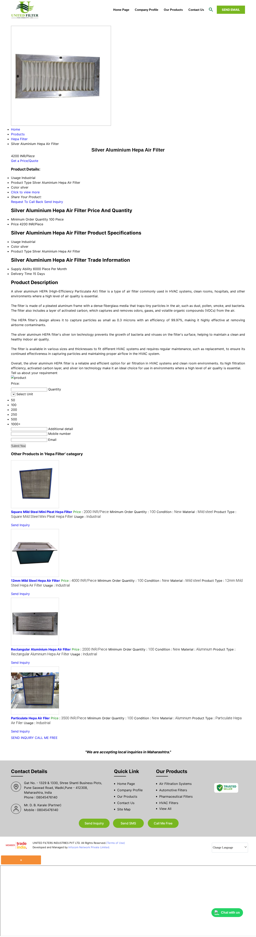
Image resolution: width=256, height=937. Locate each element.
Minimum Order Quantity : (133, 512)
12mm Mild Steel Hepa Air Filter (35, 581)
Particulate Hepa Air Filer (30, 718)
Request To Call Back (27, 202)
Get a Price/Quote (24, 161)
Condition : (169, 512)
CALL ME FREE (46, 738)
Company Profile (146, 9)
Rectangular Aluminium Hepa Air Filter (41, 649)
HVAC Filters (168, 803)
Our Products (173, 9)
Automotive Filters (173, 790)
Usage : (87, 517)
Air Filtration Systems (175, 784)
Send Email (231, 10)
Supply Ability (21, 269)
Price (15, 224)
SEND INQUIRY (22, 738)
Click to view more (25, 192)
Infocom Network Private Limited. (89, 847)
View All (165, 809)
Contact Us (196, 9)
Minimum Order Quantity (29, 219)
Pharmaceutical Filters (176, 796)
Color (15, 246)
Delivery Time (21, 274)
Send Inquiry (53, 202)
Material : (198, 512)
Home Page (121, 9)
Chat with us (230, 912)
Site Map (124, 809)
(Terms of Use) (115, 842)
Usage (16, 242)
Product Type (21, 251)
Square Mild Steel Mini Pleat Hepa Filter (41, 512)
